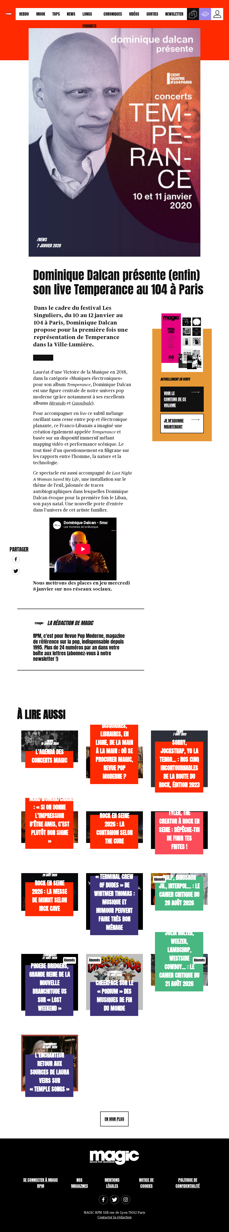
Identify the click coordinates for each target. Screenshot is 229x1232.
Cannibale (82, 403)
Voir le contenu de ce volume (175, 399)
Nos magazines (79, 1183)
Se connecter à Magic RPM (40, 1183)
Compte (217, 14)
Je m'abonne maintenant (174, 424)
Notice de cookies (146, 1183)
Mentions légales (112, 1183)
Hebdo (24, 14)
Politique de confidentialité (188, 1183)
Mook (40, 14)
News (71, 14)
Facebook (16, 559)
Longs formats (89, 15)
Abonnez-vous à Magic (205, 14)
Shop (193, 14)
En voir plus (114, 1119)
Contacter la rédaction (114, 1217)
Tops (56, 14)
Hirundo (57, 403)
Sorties (152, 14)
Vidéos (134, 14)
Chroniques (113, 14)
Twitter (16, 571)
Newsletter (174, 14)
